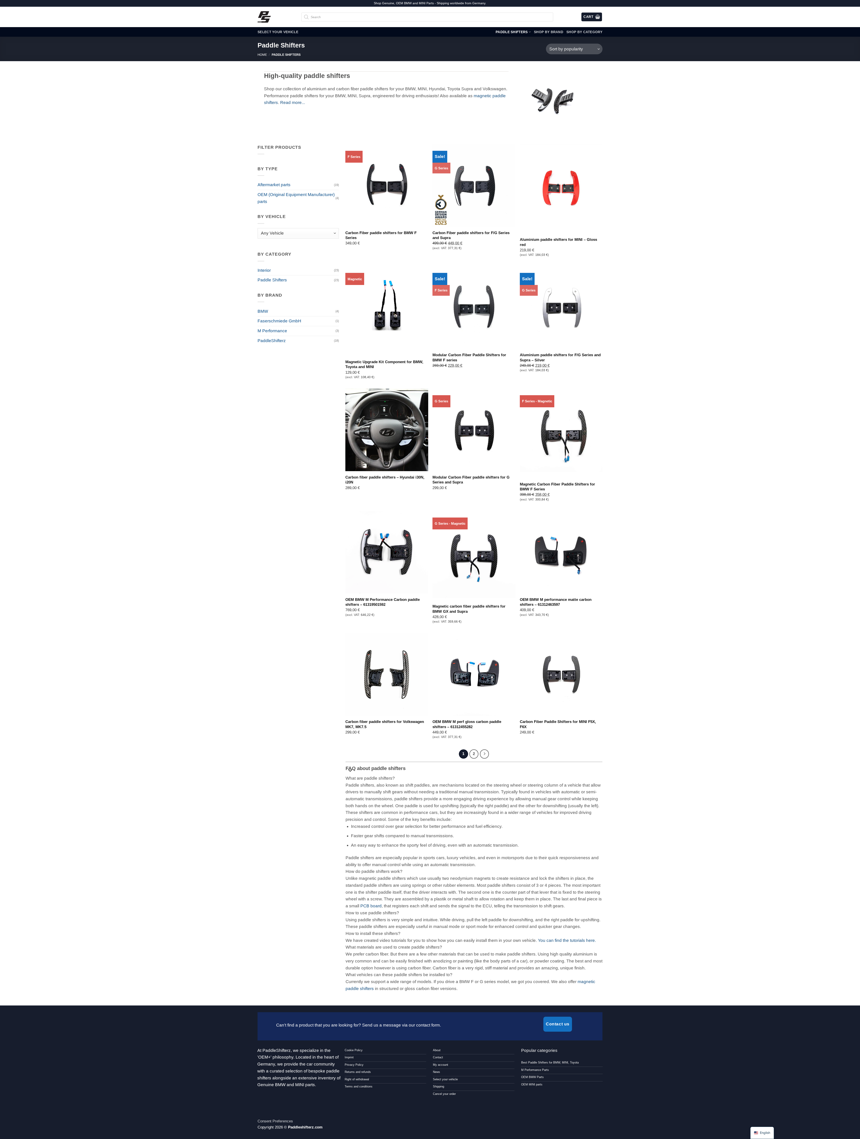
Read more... (292, 102)
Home (262, 54)
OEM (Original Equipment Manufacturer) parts (296, 198)
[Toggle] (350, 771)
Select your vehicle (278, 32)
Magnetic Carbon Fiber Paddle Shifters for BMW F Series (557, 486)
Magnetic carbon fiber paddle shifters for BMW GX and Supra (468, 608)
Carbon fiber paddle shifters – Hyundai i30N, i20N (384, 479)
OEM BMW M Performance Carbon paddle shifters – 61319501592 (382, 602)
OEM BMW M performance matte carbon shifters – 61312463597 (555, 602)
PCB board (371, 906)
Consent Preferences (275, 1121)
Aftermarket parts (274, 184)
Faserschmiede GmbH (279, 321)
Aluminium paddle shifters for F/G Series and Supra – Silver (560, 357)
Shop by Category (584, 32)
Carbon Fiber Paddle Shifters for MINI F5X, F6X (558, 724)
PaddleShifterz (272, 340)
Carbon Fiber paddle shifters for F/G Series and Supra (471, 235)
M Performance (272, 330)
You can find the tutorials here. (567, 940)
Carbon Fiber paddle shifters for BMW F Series (381, 235)
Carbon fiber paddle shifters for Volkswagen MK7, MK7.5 (384, 724)
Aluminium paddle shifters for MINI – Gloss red (558, 242)
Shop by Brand (548, 32)
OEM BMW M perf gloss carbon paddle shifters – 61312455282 (466, 724)
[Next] (484, 753)
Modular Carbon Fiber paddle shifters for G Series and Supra (471, 479)
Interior (264, 270)
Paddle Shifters (512, 32)
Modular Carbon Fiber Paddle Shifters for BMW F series (469, 357)
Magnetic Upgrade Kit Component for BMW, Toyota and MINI (384, 364)
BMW (263, 311)
